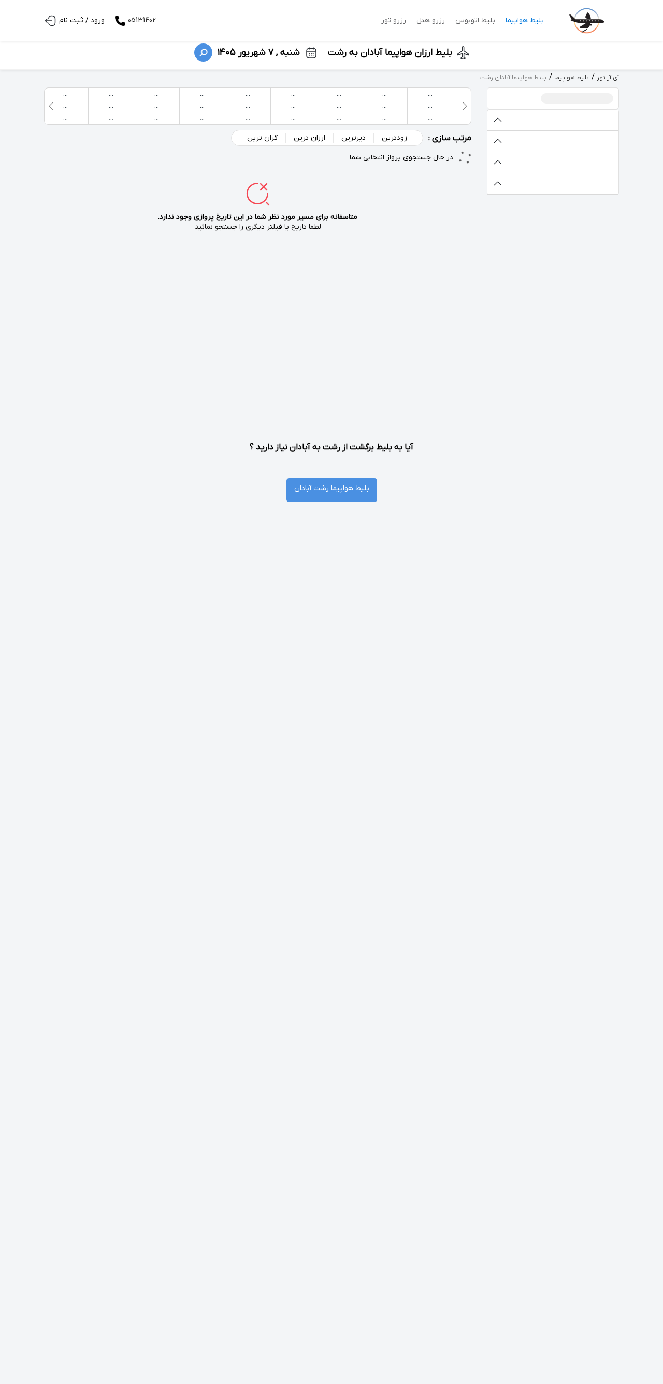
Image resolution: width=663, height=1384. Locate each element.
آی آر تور (608, 77)
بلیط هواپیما (525, 20)
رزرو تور (393, 20)
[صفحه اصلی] (586, 21)
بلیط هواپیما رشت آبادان (331, 488)
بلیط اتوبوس (475, 20)
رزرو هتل (430, 20)
